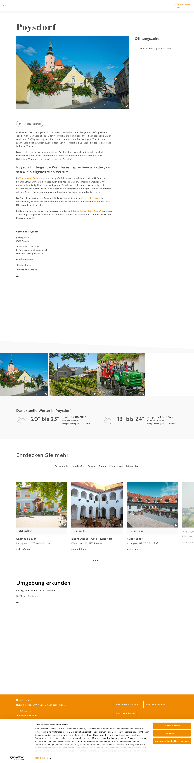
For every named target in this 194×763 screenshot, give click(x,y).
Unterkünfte (78, 466)
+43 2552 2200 (32, 246)
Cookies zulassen (172, 726)
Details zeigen (41, 758)
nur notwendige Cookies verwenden (172, 741)
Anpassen (170, 733)
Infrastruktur (132, 466)
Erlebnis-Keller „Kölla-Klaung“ (86, 211)
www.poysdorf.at (35, 253)
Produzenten (116, 466)
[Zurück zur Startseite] (182, 5)
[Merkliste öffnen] (13, 5)
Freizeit (91, 466)
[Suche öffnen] (16, 5)
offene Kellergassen (90, 198)
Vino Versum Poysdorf (30, 178)
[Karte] (9, 5)
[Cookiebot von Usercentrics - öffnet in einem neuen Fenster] (17, 758)
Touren (102, 466)
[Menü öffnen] (3, 5)
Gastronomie (61, 466)
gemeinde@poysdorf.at (35, 250)
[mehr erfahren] (41, 516)
